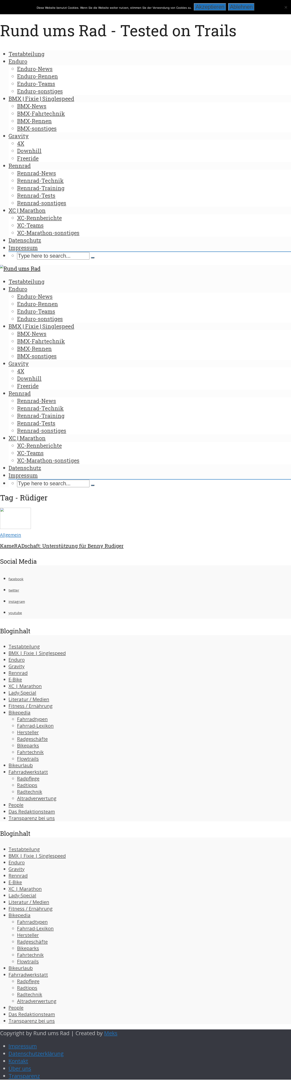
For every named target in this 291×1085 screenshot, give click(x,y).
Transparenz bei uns (32, 818)
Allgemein (10, 535)
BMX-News (31, 106)
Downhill (29, 150)
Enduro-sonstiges (40, 91)
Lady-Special (22, 692)
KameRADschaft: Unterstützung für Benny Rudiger (62, 545)
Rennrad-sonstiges (41, 203)
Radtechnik (29, 791)
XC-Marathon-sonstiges (48, 232)
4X (20, 143)
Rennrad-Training (41, 188)
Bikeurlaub (21, 765)
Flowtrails (28, 758)
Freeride (28, 158)
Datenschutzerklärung (36, 1053)
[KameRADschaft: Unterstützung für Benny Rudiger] (15, 527)
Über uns (20, 1068)
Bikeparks (28, 745)
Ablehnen (241, 7)
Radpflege (28, 778)
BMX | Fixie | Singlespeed (41, 98)
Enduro (18, 61)
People (16, 805)
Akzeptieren (210, 7)
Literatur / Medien (29, 699)
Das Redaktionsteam (32, 811)
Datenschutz (25, 240)
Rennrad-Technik (40, 180)
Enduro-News (35, 68)
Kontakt (18, 1061)
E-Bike (15, 679)
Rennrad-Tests (36, 195)
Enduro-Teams (36, 83)
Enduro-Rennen (37, 76)
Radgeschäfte (32, 739)
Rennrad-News (36, 173)
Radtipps (27, 785)
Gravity (19, 135)
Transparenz (24, 1076)
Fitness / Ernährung (31, 706)
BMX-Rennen (34, 121)
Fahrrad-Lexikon (35, 725)
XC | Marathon (27, 210)
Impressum (23, 247)
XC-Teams (30, 225)
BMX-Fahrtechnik (41, 113)
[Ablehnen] (286, 7)
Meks (110, 1033)
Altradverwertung (36, 798)
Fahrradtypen (32, 719)
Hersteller (28, 732)
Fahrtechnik (30, 752)
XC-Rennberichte (39, 217)
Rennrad (20, 165)
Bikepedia (19, 712)
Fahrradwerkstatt (28, 772)
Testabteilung (27, 53)
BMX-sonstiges (37, 128)
